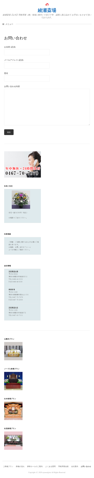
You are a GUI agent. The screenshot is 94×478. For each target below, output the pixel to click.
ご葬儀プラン (8, 466)
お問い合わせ (86, 466)
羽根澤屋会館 (63, 466)
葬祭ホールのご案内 (35, 466)
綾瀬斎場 (47, 10)
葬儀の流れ (20, 466)
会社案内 (74, 466)
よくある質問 (50, 466)
